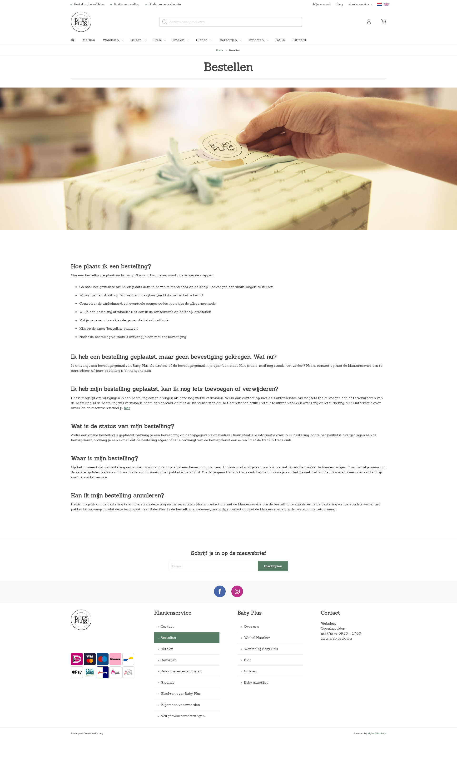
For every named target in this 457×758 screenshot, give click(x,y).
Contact (167, 626)
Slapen (202, 40)
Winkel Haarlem (257, 638)
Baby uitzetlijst (256, 682)
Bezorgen (168, 660)
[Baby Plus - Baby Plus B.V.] (81, 21)
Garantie (167, 682)
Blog (339, 4)
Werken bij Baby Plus (261, 649)
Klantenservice (358, 4)
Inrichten (257, 40)
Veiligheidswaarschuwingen (183, 716)
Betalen (167, 649)
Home (219, 50)
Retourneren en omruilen (181, 671)
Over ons (251, 626)
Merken (88, 40)
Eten (157, 40)
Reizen (136, 40)
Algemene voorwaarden (180, 705)
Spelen (179, 40)
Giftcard (299, 40)
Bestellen (168, 638)
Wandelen (111, 40)
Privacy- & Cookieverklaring (87, 733)
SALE (280, 40)
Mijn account (322, 4)
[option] (228, 159)
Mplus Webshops (377, 733)
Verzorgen (228, 40)
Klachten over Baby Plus (181, 693)
